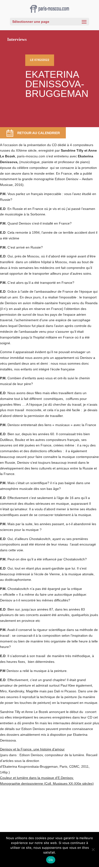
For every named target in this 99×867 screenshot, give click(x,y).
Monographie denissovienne (21, 783)
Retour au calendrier (38, 133)
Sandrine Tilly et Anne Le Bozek (24, 712)
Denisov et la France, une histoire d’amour (32, 749)
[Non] (93, 849)
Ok (51, 860)
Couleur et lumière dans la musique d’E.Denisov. (37, 778)
